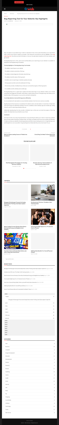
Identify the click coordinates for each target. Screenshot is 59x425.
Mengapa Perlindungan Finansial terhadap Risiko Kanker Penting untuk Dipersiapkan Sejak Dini (15, 204)
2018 (6, 334)
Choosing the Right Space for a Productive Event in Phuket (42, 227)
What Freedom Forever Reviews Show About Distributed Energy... (28, 2)
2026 (6, 293)
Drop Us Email (29, 4)
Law (30, 387)
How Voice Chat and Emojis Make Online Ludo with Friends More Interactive (15, 251)
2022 (6, 326)
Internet (30, 384)
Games (30, 375)
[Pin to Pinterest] (35, 129)
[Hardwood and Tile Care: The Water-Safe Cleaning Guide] (43, 192)
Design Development (30, 353)
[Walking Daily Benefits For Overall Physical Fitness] (43, 241)
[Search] (54, 9)
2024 (6, 322)
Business (12, 13)
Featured (30, 365)
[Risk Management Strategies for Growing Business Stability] (16, 152)
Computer (30, 349)
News (30, 390)
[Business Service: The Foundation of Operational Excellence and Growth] (42, 152)
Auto (30, 343)
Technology (30, 406)
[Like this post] (31, 129)
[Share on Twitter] (34, 129)
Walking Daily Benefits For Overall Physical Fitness (41, 251)
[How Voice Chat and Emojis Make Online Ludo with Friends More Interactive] (16, 241)
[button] (25, 2)
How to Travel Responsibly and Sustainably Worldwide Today (17, 289)
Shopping (30, 397)
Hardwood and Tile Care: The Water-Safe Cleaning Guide (41, 203)
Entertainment (30, 359)
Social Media (30, 400)
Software (30, 403)
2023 (6, 324)
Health (30, 378)
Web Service (30, 412)
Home (5, 13)
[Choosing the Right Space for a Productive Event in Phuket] (43, 217)
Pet (30, 393)
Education (30, 356)
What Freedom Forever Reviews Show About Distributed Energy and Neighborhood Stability (15, 228)
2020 (6, 330)
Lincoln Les (10, 21)
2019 (6, 332)
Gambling (30, 371)
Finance (30, 368)
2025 (6, 320)
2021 (6, 328)
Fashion (30, 362)
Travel (30, 409)
